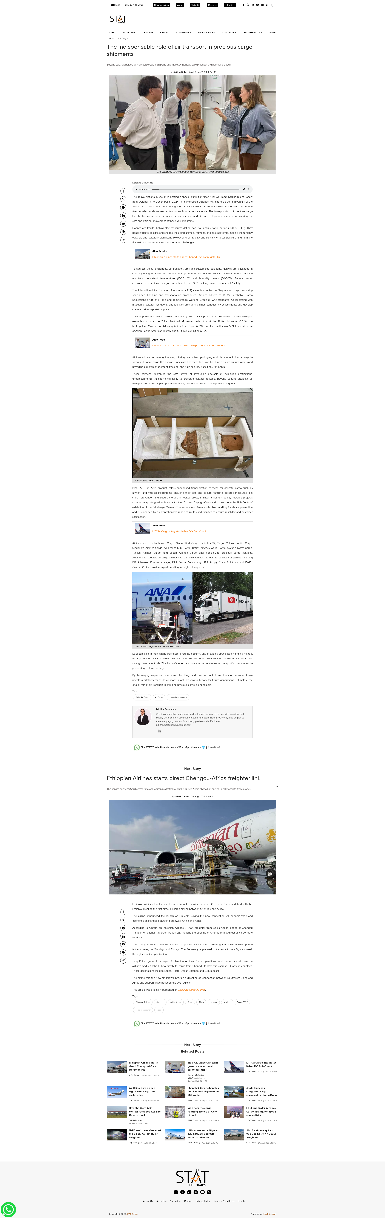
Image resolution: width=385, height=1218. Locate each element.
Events (180, 5)
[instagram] (262, 4)
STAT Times (134, 1075)
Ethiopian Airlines (143, 1002)
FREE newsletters (161, 5)
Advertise (161, 1201)
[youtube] (257, 4)
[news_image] (117, 1066)
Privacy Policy (203, 1201)
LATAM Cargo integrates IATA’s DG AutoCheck (179, 531)
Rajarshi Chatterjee (196, 1075)
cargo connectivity (143, 1010)
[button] (192, 61)
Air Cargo (123, 38)
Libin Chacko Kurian (196, 1078)
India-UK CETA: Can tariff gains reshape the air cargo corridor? (188, 345)
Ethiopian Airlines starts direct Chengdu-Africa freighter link (186, 257)
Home (112, 33)
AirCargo (159, 697)
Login (230, 5)
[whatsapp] (123, 207)
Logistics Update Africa (191, 989)
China (190, 1002)
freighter (227, 1002)
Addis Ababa (175, 1002)
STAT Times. (132, 1214)
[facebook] (243, 4)
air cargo (213, 1002)
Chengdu (160, 1002)
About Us (148, 1201)
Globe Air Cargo (142, 697)
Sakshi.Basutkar (136, 1120)
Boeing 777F (242, 1002)
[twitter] (248, 4)
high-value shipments (178, 697)
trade (159, 1010)
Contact (188, 1201)
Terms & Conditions (224, 1201)
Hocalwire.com (269, 1214)
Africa (201, 1002)
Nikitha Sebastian (166, 709)
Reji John (133, 1143)
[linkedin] (252, 4)
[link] (123, 240)
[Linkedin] (123, 215)
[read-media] (142, 257)
